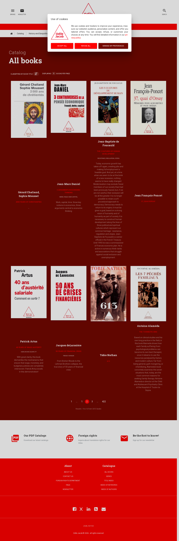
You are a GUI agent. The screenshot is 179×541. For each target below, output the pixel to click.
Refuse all (85, 46)
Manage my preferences (113, 46)
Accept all (62, 46)
